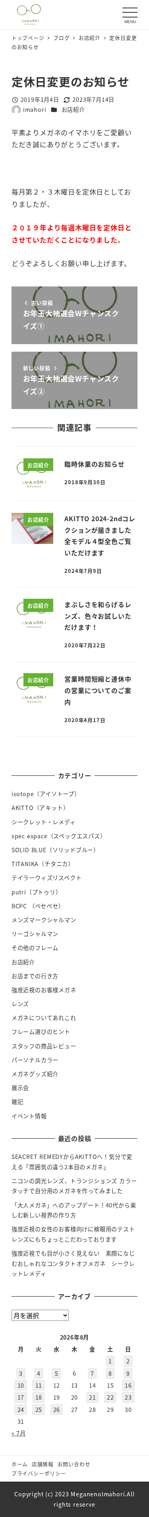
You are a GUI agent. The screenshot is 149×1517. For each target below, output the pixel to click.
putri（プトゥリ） (37, 892)
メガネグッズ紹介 (35, 1074)
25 (39, 1410)
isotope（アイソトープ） (46, 794)
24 (21, 1410)
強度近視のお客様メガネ (44, 990)
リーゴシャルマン (35, 934)
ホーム (20, 1464)
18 (39, 1397)
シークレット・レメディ (44, 822)
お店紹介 (73, 109)
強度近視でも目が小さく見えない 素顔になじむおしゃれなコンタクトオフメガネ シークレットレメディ (73, 1263)
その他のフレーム (35, 948)
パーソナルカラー (35, 1060)
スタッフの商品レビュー (44, 1046)
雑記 (17, 1102)
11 (39, 1385)
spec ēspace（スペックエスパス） (59, 836)
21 (92, 1397)
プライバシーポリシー (39, 1473)
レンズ (20, 1004)
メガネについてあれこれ (44, 1018)
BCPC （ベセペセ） (38, 906)
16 (128, 1385)
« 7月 (19, 1433)
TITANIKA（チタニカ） (43, 864)
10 (21, 1385)
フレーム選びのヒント (41, 1032)
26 (56, 1410)
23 (128, 1397)
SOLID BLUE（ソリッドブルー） (55, 850)
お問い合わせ (74, 1464)
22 (110, 1397)
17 (21, 1397)
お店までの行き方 (35, 976)
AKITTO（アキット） (40, 808)
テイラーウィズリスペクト (47, 878)
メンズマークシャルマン (44, 920)
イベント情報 (29, 1116)
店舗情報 (43, 1464)
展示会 (20, 1088)
